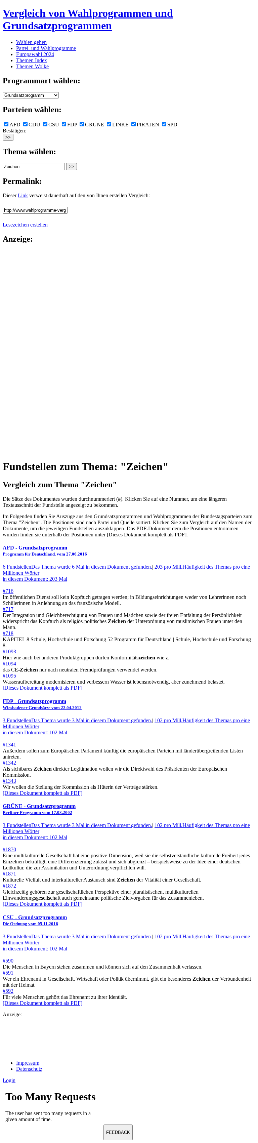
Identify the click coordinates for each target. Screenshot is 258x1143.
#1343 (9, 781)
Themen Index (31, 60)
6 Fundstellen (77, 567)
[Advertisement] (29, 351)
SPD (172, 124)
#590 (8, 961)
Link (23, 195)
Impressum (27, 1063)
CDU (34, 124)
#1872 (9, 886)
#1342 (9, 763)
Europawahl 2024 (35, 54)
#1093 (9, 651)
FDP (72, 124)
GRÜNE (94, 124)
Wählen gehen (31, 42)
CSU (53, 124)
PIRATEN (148, 124)
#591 (8, 973)
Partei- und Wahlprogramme (46, 48)
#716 (8, 591)
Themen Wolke (32, 66)
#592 (8, 991)
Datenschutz (29, 1069)
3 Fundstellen (77, 720)
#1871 (9, 873)
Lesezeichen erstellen (25, 225)
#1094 (9, 663)
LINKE (120, 124)
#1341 (9, 744)
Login (9, 1080)
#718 (8, 633)
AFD (14, 124)
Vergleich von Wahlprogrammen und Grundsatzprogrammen (88, 19)
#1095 (9, 676)
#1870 (9, 849)
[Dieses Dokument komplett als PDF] (42, 688)
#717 (8, 609)
